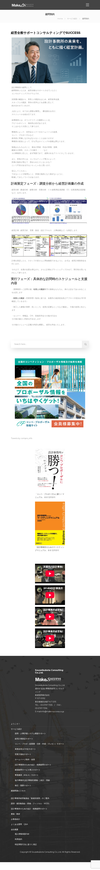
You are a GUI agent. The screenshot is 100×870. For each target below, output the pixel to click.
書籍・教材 (15, 814)
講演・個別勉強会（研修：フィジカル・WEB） (30, 803)
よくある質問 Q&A (19, 824)
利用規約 (18, 839)
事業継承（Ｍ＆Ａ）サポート (27, 775)
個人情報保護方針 (22, 834)
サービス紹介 (72, 19)
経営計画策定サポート (24, 739)
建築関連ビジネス (18, 791)
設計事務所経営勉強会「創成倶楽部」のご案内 (30, 798)
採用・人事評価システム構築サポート (30, 733)
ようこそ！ (15, 724)
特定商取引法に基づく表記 (26, 844)
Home (60, 19)
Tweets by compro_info (21, 438)
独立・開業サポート (23, 785)
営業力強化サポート (23, 754)
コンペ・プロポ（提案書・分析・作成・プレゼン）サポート (39, 744)
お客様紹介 (15, 819)
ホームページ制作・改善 (25, 759)
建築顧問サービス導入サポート (27, 770)
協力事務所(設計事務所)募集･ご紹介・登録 (32, 780)
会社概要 (14, 829)
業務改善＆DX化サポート (25, 749)
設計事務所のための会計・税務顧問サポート (33, 765)
